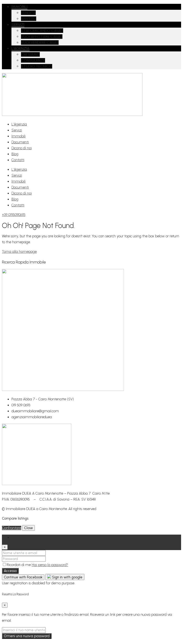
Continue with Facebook (23, 577)
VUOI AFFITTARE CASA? (41, 36)
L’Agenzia (19, 124)
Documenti (20, 142)
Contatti (17, 160)
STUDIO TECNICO (36, 66)
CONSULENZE (33, 60)
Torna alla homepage (19, 251)
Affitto (28, 18)
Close (28, 528)
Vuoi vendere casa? (40, 42)
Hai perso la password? (50, 565)
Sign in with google (66, 577)
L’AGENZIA (20, 48)
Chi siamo (30, 54)
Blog (14, 154)
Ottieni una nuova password (27, 636)
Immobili (19, 7)
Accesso (10, 571)
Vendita (28, 12)
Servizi (17, 24)
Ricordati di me (19, 565)
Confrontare (11, 528)
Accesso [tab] (17, 537)
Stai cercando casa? (42, 30)
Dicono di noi (21, 148)
